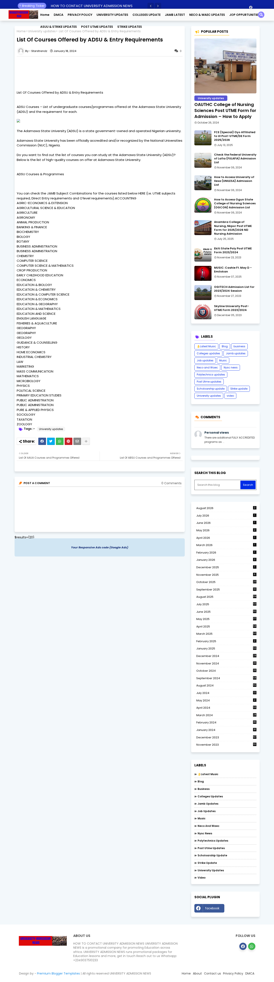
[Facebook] (42, 441)
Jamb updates (236, 353)
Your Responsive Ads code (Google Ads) (99, 547)
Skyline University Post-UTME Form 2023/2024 (231, 308)
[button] (150, 6)
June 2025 (226, 612)
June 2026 (225, 523)
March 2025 (226, 634)
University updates (51, 429)
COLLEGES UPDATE (147, 15)
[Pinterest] (68, 441)
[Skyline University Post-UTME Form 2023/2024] (202, 311)
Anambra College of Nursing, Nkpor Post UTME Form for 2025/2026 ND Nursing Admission (233, 228)
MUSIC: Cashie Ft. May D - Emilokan (233, 270)
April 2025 (226, 626)
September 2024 (226, 678)
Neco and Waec (207, 367)
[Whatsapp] (60, 441)
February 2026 (225, 553)
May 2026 (226, 530)
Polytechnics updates (211, 374)
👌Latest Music (206, 346)
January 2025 (226, 648)
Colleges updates (208, 353)
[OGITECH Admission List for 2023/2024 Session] (202, 292)
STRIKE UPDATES (129, 27)
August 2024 (226, 685)
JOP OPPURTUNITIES (244, 15)
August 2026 (226, 508)
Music (223, 360)
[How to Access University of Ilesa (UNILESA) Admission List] (202, 182)
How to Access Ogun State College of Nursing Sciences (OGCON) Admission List (235, 203)
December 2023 (226, 737)
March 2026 (225, 545)
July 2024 (226, 693)
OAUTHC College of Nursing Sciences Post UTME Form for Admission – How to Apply (225, 110)
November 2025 (226, 575)
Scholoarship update (211, 388)
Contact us (212, 973)
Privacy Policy (233, 973)
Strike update (238, 388)
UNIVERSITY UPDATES (112, 15)
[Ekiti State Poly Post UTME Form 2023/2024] (202, 254)
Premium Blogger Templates (58, 973)
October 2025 (226, 582)
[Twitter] (51, 441)
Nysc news (231, 367)
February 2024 (226, 722)
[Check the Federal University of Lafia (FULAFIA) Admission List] (202, 160)
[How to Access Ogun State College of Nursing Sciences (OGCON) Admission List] (202, 205)
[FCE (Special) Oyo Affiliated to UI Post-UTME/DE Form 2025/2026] (202, 137)
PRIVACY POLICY (80, 15)
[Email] (77, 441)
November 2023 (226, 745)
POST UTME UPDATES (97, 27)
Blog (225, 346)
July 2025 (226, 604)
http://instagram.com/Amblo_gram (241, 909)
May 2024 (226, 700)
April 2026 (225, 538)
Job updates (205, 360)
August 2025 (226, 597)
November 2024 (226, 663)
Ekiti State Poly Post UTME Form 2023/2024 (233, 250)
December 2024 (226, 656)
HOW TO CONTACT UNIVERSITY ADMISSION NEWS (92, 5)
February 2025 (226, 641)
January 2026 (226, 560)
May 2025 (226, 619)
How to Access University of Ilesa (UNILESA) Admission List (234, 181)
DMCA (58, 15)
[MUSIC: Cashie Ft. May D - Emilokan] (202, 273)
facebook (212, 908)
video (230, 396)
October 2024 (226, 671)
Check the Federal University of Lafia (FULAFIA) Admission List (235, 158)
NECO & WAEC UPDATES (207, 15)
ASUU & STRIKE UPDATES (58, 27)
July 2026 (225, 516)
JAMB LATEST (175, 15)
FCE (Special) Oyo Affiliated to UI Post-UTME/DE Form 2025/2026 (234, 136)
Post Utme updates (209, 381)
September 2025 (226, 589)
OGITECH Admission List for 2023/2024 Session (234, 289)
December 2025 (225, 567)
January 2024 (226, 730)
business (239, 346)
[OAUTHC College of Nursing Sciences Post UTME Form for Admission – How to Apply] (225, 65)
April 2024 (226, 708)
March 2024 (226, 715)
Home (44, 15)
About (197, 973)
